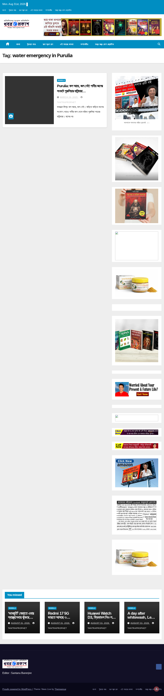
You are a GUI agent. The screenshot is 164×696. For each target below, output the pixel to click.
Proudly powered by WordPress (17, 689)
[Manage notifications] (156, 689)
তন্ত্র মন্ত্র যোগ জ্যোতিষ (63, 10)
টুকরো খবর (12, 10)
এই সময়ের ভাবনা (36, 10)
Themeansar (60, 689)
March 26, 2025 (69, 97)
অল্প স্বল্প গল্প (23, 10)
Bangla (61, 80)
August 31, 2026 (20, 623)
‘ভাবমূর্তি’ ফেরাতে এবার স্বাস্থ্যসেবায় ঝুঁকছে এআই (21, 617)
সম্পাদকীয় (48, 10)
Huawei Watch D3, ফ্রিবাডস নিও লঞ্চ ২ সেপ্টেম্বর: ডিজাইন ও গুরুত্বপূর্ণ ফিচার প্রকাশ (101, 619)
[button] (159, 44)
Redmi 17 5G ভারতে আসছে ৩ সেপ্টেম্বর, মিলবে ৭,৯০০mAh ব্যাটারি (60, 619)
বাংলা (4, 10)
